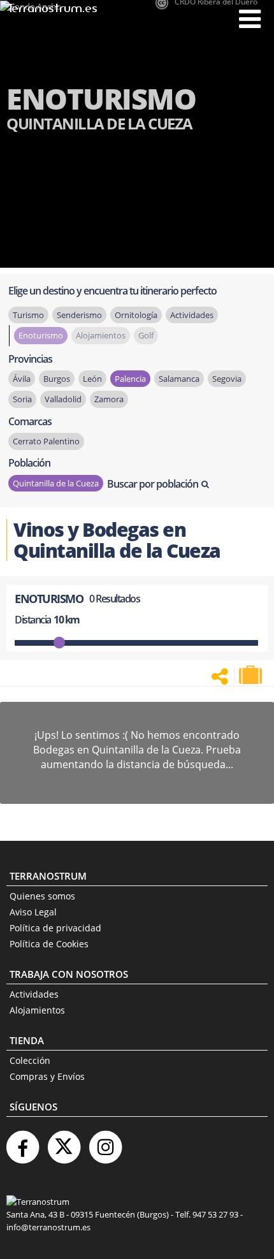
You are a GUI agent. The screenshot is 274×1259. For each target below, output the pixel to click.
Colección (30, 1060)
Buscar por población (152, 484)
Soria (22, 399)
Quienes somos (42, 896)
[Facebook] (22, 1142)
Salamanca (179, 378)
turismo (28, 315)
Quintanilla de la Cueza (56, 483)
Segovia (227, 378)
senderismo (79, 315)
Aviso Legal (33, 912)
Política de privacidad (55, 928)
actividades (191, 315)
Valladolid (63, 399)
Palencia (130, 378)
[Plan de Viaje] (251, 675)
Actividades (34, 994)
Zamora (109, 399)
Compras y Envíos (47, 1076)
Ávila (22, 378)
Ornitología (136, 315)
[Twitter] (64, 1142)
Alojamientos (37, 1010)
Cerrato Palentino (46, 441)
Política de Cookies (49, 944)
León (92, 378)
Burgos (56, 378)
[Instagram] (105, 1142)
